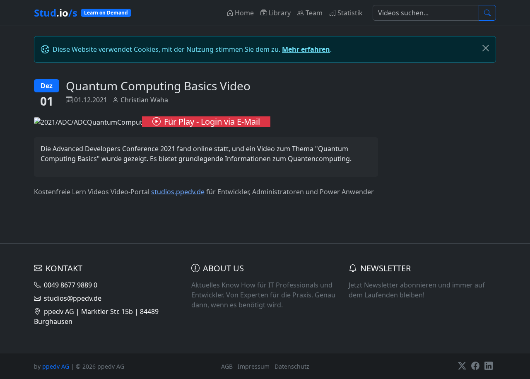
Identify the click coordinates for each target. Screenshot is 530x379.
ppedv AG (55, 366)
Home (244, 12)
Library (280, 12)
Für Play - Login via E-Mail (212, 121)
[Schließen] (486, 48)
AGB (227, 366)
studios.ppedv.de (178, 191)
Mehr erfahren (306, 49)
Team (314, 12)
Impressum (254, 366)
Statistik (350, 12)
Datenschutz (292, 366)
